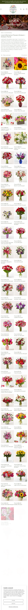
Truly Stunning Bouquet (20, 92)
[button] (20, 9)
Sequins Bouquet (5, 317)
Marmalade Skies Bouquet (7, 205)
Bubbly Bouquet (18, 504)
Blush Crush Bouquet (19, 185)
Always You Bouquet (19, 335)
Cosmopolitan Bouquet (20, 391)
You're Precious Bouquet (7, 92)
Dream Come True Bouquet (5, 186)
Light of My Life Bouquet (20, 485)
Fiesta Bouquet (18, 373)
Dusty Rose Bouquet (6, 428)
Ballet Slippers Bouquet (20, 410)
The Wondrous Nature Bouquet (6, 74)
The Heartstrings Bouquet (20, 522)
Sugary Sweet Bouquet (6, 299)
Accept (13, 600)
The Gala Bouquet (18, 261)
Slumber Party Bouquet (20, 299)
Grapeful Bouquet (18, 317)
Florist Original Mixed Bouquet (19, 74)
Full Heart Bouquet (19, 580)
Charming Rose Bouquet (7, 281)
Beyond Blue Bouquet (6, 223)
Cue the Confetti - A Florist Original (19, 447)
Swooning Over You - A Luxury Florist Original (6, 392)
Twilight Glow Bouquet (20, 167)
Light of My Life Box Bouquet (6, 486)
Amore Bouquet (5, 335)
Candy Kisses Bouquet (19, 110)
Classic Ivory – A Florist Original (20, 149)
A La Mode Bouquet (6, 373)
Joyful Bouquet (18, 428)
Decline (13, 603)
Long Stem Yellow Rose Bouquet (20, 466)
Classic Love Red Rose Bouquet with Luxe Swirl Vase (7, 543)
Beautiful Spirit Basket (6, 110)
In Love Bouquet (18, 242)
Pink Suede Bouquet (19, 542)
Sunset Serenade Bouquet (7, 504)
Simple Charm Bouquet (20, 129)
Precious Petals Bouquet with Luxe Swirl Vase (7, 243)
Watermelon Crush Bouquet (5, 354)
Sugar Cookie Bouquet (6, 410)
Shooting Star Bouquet (20, 562)
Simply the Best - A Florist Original (5, 523)
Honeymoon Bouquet (6, 167)
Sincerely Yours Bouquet (7, 446)
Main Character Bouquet (7, 148)
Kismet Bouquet (5, 562)
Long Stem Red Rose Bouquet (19, 224)
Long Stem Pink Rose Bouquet (6, 466)
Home (2, 32)
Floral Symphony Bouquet (20, 353)
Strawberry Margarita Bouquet (6, 262)
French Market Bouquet (7, 580)
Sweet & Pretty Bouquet (20, 205)
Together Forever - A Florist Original (6, 129)
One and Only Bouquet (19, 281)
